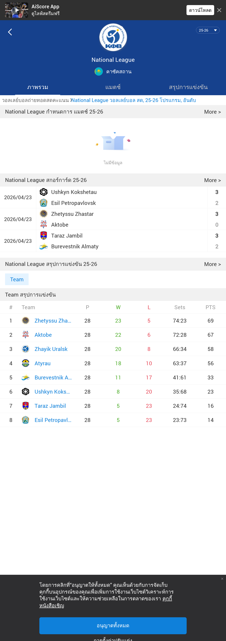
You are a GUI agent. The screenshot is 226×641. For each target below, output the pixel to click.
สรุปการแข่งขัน (188, 87)
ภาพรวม (37, 87)
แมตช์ (113, 87)
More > (212, 111)
